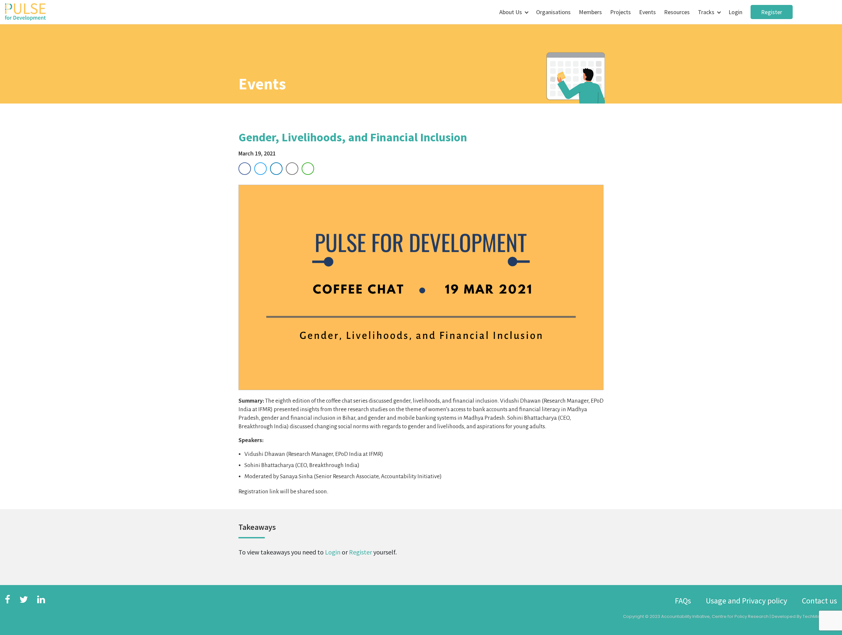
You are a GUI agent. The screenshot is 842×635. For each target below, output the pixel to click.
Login (735, 12)
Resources (677, 12)
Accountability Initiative (685, 616)
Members (590, 12)
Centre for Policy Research (740, 616)
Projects (620, 12)
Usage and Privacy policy (746, 601)
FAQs (683, 601)
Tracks (706, 12)
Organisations (553, 12)
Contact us (819, 601)
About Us (510, 12)
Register (771, 12)
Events (647, 12)
